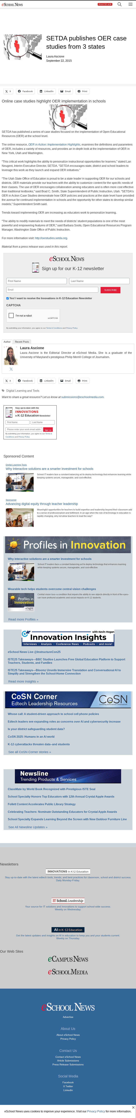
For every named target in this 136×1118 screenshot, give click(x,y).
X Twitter (68, 1086)
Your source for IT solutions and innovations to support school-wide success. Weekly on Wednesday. (68, 908)
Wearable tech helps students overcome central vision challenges (52, 589)
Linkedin (68, 1090)
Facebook (68, 1082)
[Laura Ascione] (11, 363)
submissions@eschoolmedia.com (82, 397)
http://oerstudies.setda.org (51, 238)
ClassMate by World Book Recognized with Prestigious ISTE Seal (51, 789)
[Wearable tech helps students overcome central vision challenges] (21, 609)
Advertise (68, 1017)
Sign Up (48, 430)
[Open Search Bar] (119, 4)
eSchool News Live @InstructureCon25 (34, 651)
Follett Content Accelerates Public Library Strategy (42, 804)
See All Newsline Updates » (27, 827)
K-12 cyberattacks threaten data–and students (39, 744)
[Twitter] (11, 369)
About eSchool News (68, 1034)
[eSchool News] (12, 4)
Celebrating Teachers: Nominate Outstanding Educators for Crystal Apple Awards (62, 811)
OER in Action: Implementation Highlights (54, 144)
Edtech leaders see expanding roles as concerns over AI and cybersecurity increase (64, 721)
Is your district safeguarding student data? (36, 729)
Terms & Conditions (54, 328)
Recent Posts (22, 341)
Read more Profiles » (23, 619)
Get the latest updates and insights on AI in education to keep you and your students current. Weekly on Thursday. (68, 937)
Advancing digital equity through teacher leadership (42, 504)
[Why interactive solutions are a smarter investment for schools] (20, 490)
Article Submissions (68, 1060)
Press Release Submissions (68, 1064)
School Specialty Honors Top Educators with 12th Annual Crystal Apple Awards (61, 796)
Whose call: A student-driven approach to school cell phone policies (53, 713)
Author (7, 341)
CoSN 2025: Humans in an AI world (31, 736)
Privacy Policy (71, 328)
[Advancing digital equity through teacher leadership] (20, 525)
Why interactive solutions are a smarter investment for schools (49, 469)
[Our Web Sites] (68, 959)
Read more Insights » (23, 681)
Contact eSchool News (68, 1056)
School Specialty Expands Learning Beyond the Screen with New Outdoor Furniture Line (67, 819)
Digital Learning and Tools (22, 390)
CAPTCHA (13, 305)
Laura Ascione (32, 348)
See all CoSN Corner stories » (29, 752)
